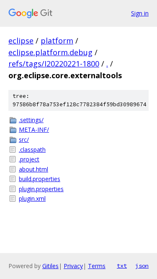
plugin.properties (41, 189)
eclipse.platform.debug (50, 52)
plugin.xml (32, 198)
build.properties (39, 179)
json (142, 265)
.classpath (32, 150)
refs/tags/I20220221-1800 (53, 64)
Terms (97, 266)
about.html (33, 169)
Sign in (140, 13)
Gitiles (50, 266)
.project (29, 159)
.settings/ (31, 120)
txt (122, 265)
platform (57, 41)
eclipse (20, 41)
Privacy (73, 266)
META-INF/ (34, 129)
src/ (24, 139)
